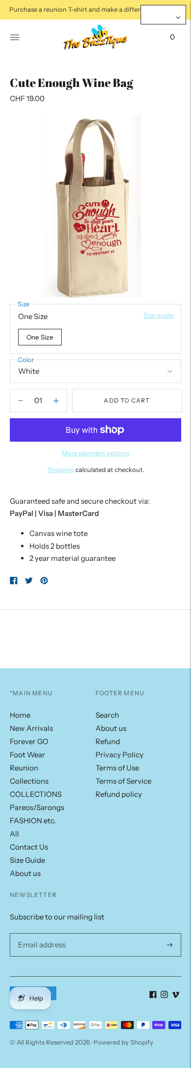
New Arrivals (31, 728)
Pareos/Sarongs (37, 807)
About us (25, 873)
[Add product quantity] (20, 400)
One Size (39, 337)
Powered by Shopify (123, 1042)
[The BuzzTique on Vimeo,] (175, 995)
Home (20, 715)
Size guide (158, 315)
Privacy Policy (119, 754)
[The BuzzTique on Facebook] (153, 995)
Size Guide (27, 860)
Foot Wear (27, 754)
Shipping (61, 469)
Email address (40, 933)
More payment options (95, 453)
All (14, 833)
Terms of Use (117, 767)
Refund (108, 741)
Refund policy (119, 794)
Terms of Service (123, 781)
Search (107, 715)
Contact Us (29, 847)
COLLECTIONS (36, 794)
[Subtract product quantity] (56, 400)
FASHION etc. (33, 820)
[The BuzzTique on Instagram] (164, 995)
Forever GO (29, 741)
